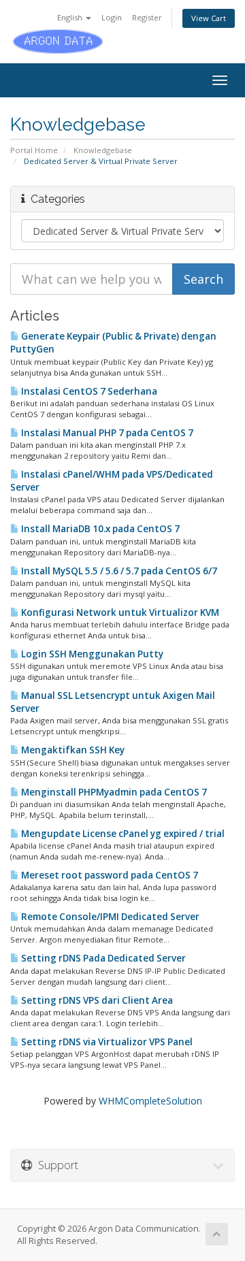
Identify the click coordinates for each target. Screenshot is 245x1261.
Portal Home (34, 150)
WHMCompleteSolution (150, 1100)
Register (147, 17)
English (70, 17)
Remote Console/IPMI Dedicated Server (109, 917)
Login (111, 17)
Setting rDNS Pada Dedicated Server (102, 958)
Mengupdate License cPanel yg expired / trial (122, 834)
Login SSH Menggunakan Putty (91, 654)
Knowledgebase (103, 150)
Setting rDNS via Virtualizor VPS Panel (106, 1042)
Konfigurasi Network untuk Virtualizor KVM (119, 612)
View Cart (208, 18)
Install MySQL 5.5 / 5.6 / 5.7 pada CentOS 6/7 (118, 571)
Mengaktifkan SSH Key (72, 750)
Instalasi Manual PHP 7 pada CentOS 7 (106, 433)
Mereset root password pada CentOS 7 (108, 875)
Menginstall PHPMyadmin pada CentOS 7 (113, 792)
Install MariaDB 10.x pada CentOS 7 (99, 529)
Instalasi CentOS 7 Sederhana (88, 391)
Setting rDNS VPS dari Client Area (96, 1000)
